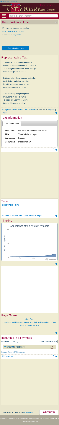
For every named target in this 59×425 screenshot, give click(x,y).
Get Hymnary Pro (32, 421)
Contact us (28, 412)
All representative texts (12, 109)
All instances (7, 356)
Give (23, 421)
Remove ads (7, 5)
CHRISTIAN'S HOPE (10, 205)
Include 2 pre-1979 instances (13, 352)
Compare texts (30, 109)
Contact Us (24, 418)
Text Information (12, 124)
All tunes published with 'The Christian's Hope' (22, 215)
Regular (51, 109)
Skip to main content (8, 1)
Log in (42, 10)
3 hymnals (17, 35)
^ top (55, 112)
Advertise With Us (35, 418)
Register (51, 10)
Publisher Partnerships (51, 418)
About (2, 418)
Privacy (16, 418)
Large (4, 112)
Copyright (9, 418)
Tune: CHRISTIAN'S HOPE (13, 31)
